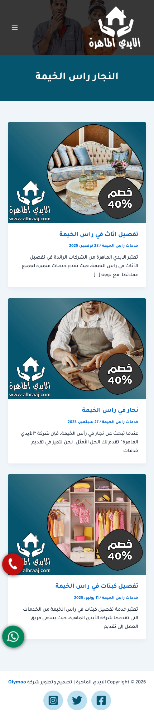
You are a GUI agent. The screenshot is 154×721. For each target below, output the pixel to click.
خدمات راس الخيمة (120, 246)
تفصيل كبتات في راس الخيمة (97, 586)
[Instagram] (53, 700)
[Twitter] (77, 700)
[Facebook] (101, 700)
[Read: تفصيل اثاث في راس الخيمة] (77, 173)
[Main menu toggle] (14, 27)
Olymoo (17, 682)
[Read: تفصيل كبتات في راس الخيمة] (77, 524)
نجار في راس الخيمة (110, 411)
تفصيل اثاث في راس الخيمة (98, 235)
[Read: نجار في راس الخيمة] (77, 348)
